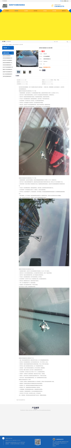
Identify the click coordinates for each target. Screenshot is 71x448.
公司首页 (7, 10)
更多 (12, 53)
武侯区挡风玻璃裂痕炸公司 (7, 62)
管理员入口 (19, 443)
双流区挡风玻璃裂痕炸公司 (7, 58)
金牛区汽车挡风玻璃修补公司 (8, 67)
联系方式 (64, 10)
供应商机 (16, 10)
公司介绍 (35, 10)
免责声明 (15, 443)
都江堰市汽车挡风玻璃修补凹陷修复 (8, 60)
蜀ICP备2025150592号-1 (17, 440)
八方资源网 (12, 443)
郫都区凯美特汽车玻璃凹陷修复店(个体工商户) (13, 442)
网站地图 (22, 443)
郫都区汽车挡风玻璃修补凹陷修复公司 (8, 69)
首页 (7, 44)
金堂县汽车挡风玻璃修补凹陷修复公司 (8, 71)
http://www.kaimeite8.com (21, 399)
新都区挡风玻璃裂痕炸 (7, 55)
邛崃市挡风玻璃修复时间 (7, 76)
